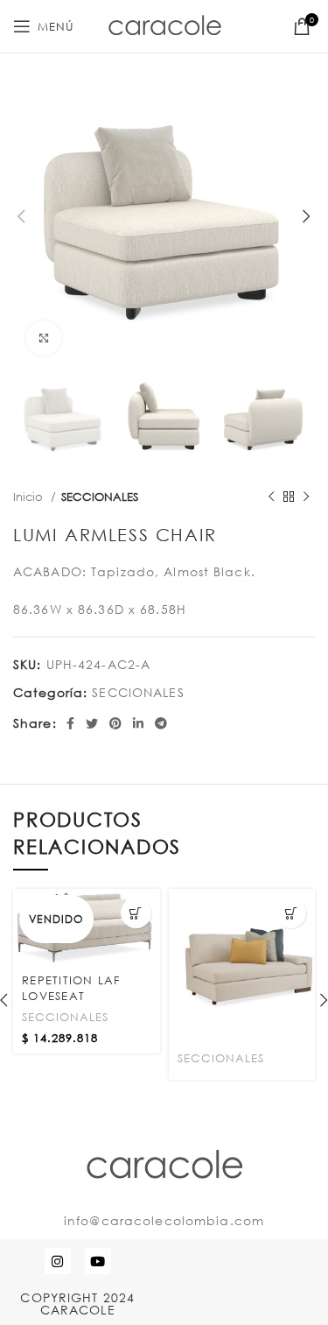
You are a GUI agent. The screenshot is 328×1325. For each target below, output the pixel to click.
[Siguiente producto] (306, 497)
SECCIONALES (99, 497)
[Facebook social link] (70, 723)
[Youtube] (98, 1261)
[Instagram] (58, 1261)
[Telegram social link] (161, 723)
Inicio (29, 497)
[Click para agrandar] (43, 338)
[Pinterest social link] (116, 723)
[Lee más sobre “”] (291, 913)
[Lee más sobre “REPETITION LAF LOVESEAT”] (136, 913)
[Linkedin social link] (139, 723)
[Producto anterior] (271, 497)
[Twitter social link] (92, 723)
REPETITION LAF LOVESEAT (71, 988)
